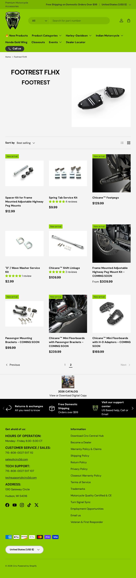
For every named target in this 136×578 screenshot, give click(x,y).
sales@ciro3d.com (16, 459)
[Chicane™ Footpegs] (111, 173)
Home (8, 57)
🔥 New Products (16, 35)
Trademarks (78, 489)
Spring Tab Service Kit (63, 197)
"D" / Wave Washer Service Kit (22, 270)
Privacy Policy (79, 469)
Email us (76, 515)
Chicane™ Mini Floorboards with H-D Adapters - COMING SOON (111, 342)
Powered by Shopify (27, 566)
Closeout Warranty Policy (86, 475)
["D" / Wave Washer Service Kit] (24, 243)
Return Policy (79, 462)
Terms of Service (81, 482)
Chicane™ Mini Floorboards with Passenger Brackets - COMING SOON (67, 342)
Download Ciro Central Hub (87, 436)
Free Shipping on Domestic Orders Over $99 (71, 4)
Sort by (10, 142)
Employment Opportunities (87, 508)
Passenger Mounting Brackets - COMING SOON (22, 340)
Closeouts (38, 42)
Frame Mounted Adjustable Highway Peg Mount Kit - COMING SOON (110, 272)
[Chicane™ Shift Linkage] (68, 243)
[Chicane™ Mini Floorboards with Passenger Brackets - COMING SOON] (68, 314)
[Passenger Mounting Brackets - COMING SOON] (24, 314)
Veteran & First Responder (87, 522)
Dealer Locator (75, 42)
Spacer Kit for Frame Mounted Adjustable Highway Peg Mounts (24, 201)
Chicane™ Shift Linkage (64, 268)
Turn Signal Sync (81, 502)
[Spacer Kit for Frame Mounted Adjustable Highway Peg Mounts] (24, 173)
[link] (102, 365)
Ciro (15, 566)
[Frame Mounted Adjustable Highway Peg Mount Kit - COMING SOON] (111, 243)
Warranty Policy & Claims (86, 449)
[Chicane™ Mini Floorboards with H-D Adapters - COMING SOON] (111, 314)
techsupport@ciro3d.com (21, 477)
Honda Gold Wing (16, 42)
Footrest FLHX (20, 57)
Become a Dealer (81, 442)
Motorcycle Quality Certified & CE (91, 495)
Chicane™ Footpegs (105, 197)
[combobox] (69, 20)
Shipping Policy (80, 455)
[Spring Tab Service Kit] (68, 173)
